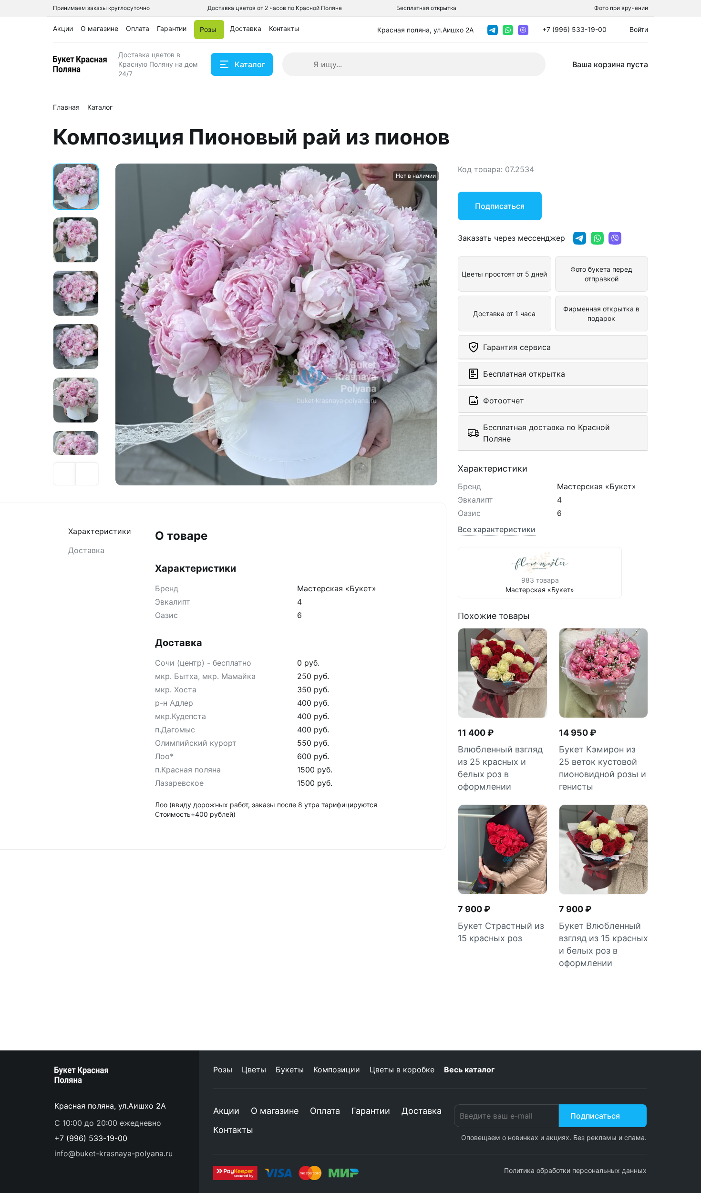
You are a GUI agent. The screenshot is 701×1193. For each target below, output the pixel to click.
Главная (66, 107)
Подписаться (595, 1116)
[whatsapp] (507, 30)
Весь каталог (469, 1069)
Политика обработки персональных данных (575, 1170)
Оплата (325, 1111)
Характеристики (99, 531)
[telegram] (492, 30)
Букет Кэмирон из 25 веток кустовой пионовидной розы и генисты (602, 768)
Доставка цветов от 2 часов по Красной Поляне (274, 7)
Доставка (86, 550)
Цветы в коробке (402, 1069)
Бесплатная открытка (426, 7)
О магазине (275, 1111)
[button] (64, 474)
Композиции (336, 1069)
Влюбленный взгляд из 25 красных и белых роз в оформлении (500, 768)
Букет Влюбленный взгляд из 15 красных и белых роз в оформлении (603, 944)
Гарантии (370, 1111)
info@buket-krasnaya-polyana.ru (113, 1153)
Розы (222, 1069)
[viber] (523, 30)
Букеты (290, 1069)
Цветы (254, 1069)
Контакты (233, 1130)
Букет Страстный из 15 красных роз (501, 932)
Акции (226, 1111)
